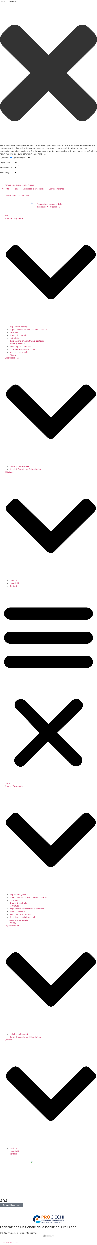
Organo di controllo (18, 335)
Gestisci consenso (10, 1242)
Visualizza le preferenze (33, 189)
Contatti (13, 586)
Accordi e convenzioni (19, 352)
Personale (13, 332)
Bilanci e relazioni (17, 343)
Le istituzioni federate (19, 466)
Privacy (12, 355)
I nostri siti (14, 583)
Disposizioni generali (18, 327)
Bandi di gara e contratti (20, 346)
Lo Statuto (14, 338)
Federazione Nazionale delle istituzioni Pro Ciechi (38, 1227)
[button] (48, 73)
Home (7, 215)
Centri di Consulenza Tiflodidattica (25, 469)
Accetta (5, 189)
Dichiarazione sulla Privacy (17, 195)
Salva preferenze (56, 189)
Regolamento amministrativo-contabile (26, 341)
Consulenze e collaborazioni (22, 349)
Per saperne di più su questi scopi (20, 185)
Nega (16, 189)
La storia (13, 580)
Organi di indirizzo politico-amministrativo (28, 329)
